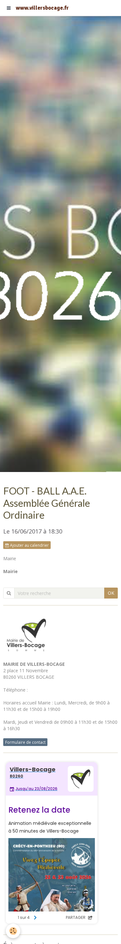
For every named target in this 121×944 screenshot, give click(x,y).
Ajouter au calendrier (29, 545)
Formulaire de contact (25, 742)
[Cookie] (13, 931)
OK (111, 593)
